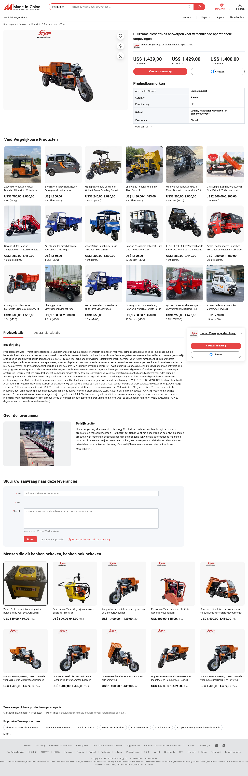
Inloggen (240, 8)
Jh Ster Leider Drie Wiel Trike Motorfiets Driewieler (221, 307)
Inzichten (190, 745)
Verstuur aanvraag (160, 71)
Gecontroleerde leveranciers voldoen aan (162, 745)
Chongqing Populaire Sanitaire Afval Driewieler (141, 188)
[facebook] (216, 745)
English (20, 752)
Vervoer (24, 24)
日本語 (57, 752)
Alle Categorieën (16, 17)
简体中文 (33, 752)
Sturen (30, 539)
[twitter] (224, 745)
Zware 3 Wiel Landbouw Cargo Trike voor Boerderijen (101, 247)
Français (68, 752)
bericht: (18, 511)
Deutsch (92, 752)
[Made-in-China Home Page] (21, 6)
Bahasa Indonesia (233, 752)
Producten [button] (58, 7)
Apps (219, 17)
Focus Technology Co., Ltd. (120, 758)
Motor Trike (59, 24)
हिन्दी (181, 752)
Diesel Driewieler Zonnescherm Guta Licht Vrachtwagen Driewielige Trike (101, 307)
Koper (186, 17)
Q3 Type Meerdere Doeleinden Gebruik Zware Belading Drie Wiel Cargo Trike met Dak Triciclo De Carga (102, 188)
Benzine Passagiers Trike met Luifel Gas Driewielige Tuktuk (144, 247)
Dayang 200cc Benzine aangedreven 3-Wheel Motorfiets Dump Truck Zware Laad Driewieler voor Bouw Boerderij (22, 248)
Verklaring (40, 745)
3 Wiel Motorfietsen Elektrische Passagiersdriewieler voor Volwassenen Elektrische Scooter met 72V (62, 188)
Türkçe (204, 752)
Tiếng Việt (216, 752)
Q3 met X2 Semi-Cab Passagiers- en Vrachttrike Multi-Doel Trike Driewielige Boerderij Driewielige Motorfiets (183, 307)
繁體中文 (45, 752)
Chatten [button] (220, 71)
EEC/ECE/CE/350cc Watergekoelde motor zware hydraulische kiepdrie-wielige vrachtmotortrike (184, 248)
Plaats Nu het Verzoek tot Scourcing (89, 539)
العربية (157, 752)
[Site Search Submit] (199, 6)
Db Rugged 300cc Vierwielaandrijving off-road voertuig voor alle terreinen (59, 307)
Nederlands (169, 752)
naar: (19, 502)
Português (105, 752)
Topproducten (133, 745)
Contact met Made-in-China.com (107, 745)
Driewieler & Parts (40, 24)
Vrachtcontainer (139, 727)
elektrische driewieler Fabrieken (22, 727)
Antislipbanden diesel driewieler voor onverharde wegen (61, 247)
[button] (189, 6)
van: (20, 493)
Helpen (204, 17)
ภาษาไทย (192, 752)
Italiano (118, 752)
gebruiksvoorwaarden (143, 764)
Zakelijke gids (204, 745)
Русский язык (132, 752)
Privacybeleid (82, 745)
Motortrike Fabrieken (113, 727)
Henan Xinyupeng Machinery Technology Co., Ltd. (167, 44)
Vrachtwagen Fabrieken (58, 727)
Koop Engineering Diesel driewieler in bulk (198, 727)
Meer (6, 733)
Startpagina (9, 24)
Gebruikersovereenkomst (60, 745)
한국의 (147, 752)
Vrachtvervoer (162, 727)
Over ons (27, 745)
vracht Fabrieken (86, 727)
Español (80, 752)
